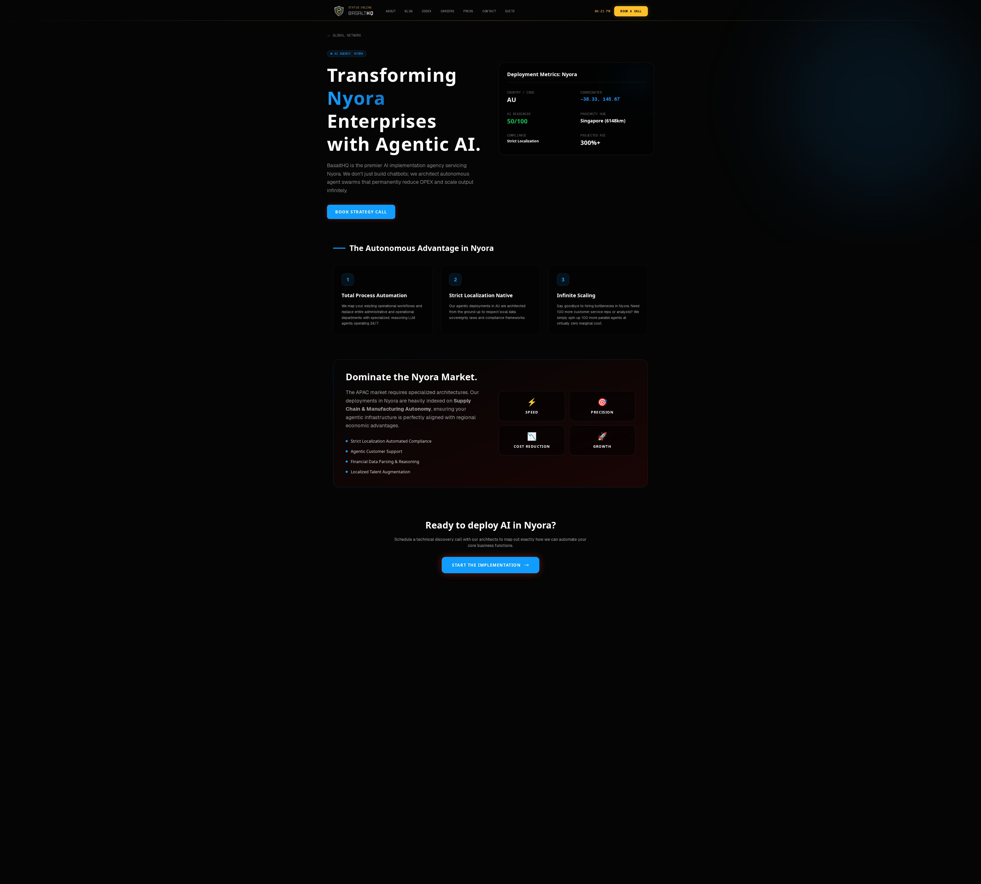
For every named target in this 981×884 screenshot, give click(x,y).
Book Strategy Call (361, 212)
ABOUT (390, 11)
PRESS (468, 11)
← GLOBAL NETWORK (344, 35)
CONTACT (489, 11)
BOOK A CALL (631, 11)
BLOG (408, 11)
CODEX (426, 11)
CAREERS (447, 11)
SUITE (510, 11)
